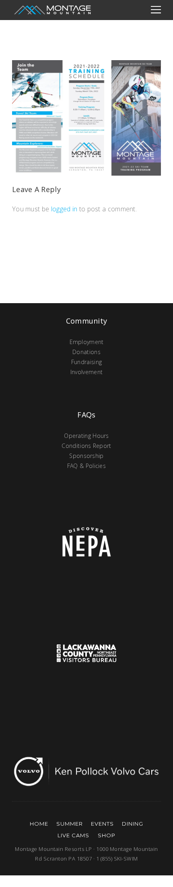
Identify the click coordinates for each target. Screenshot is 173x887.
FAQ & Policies (86, 466)
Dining (132, 823)
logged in (64, 209)
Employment (87, 342)
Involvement (86, 372)
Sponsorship (86, 456)
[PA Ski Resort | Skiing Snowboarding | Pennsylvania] (52, 10)
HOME (39, 823)
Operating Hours (86, 435)
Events (102, 823)
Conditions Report (86, 446)
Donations (86, 352)
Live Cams (73, 835)
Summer (69, 823)
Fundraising (86, 362)
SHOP (106, 835)
